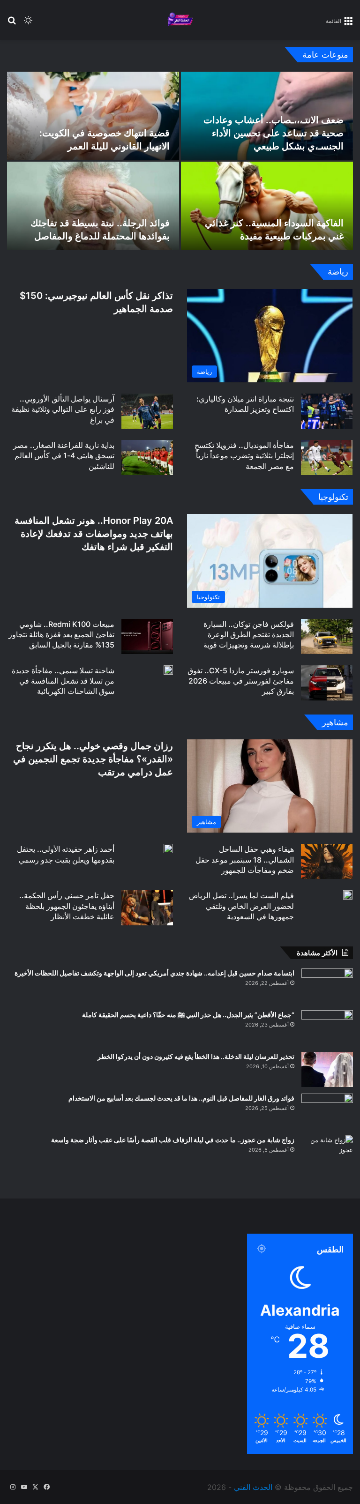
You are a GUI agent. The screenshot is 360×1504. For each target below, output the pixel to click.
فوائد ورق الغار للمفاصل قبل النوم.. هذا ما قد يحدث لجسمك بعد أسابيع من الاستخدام (181, 1098)
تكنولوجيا (333, 497)
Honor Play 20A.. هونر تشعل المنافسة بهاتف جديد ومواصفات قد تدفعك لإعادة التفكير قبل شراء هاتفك (94, 533)
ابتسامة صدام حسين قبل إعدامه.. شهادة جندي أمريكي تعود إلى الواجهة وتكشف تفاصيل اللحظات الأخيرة (154, 973)
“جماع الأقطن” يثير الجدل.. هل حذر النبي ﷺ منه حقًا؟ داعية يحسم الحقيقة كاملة (188, 1015)
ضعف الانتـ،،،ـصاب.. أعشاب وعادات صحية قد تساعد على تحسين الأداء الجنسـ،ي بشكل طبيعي (273, 133)
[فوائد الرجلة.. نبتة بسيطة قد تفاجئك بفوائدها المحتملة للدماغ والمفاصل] (93, 206)
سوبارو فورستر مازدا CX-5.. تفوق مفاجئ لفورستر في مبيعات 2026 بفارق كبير (241, 681)
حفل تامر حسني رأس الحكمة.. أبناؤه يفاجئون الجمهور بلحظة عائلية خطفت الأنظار (66, 906)
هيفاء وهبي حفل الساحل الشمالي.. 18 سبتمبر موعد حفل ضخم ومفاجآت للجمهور (244, 859)
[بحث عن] (11, 23)
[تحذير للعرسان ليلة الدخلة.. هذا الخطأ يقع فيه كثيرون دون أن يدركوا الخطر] (327, 1069)
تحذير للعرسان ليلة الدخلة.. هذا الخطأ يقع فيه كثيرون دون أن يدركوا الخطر (196, 1056)
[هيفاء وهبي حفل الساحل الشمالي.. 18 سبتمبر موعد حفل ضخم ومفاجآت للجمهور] (326, 861)
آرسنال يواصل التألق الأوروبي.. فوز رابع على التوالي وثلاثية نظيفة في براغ (62, 409)
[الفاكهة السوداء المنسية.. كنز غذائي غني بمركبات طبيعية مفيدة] (267, 206)
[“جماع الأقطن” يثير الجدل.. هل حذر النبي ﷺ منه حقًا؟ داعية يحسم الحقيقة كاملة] (327, 1027)
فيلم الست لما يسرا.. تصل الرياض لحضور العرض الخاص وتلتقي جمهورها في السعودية (241, 906)
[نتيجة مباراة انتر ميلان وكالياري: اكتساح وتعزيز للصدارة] (326, 411)
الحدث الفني (253, 1487)
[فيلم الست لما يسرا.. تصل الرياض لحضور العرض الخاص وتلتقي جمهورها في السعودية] (347, 895)
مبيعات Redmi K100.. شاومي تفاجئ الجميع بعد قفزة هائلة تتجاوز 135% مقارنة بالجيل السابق (61, 634)
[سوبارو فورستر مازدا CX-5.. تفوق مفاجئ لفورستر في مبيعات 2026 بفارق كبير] (326, 682)
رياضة (338, 271)
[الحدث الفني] (180, 20)
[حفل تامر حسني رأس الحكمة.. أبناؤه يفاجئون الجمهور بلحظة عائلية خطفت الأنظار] (147, 907)
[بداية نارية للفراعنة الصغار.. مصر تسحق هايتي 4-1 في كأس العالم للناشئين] (147, 457)
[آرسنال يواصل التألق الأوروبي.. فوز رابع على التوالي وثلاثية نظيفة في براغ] (147, 411)
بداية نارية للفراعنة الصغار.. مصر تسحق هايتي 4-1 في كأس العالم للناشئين (63, 455)
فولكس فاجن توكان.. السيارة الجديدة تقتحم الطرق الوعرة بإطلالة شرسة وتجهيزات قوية (248, 634)
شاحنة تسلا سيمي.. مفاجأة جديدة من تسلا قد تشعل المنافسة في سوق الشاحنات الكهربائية (63, 681)
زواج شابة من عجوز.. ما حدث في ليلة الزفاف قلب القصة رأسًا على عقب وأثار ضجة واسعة (172, 1140)
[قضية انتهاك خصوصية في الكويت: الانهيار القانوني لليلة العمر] (93, 116)
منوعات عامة (325, 55)
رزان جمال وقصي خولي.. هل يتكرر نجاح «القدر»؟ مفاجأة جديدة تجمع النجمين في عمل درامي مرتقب (93, 759)
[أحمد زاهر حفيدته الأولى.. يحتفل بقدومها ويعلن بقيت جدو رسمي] (168, 848)
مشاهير (335, 722)
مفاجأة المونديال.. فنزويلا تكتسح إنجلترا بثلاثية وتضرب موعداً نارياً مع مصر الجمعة (244, 455)
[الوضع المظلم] (28, 23)
